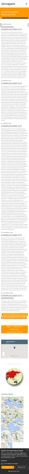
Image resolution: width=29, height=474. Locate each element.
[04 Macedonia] (19, 411)
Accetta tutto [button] (8, 467)
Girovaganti (8, 3)
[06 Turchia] (19, 423)
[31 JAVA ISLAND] (28, 25)
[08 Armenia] (19, 435)
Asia (13, 18)
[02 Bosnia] (19, 400)
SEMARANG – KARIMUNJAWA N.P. (15, 326)
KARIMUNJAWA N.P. (14, 329)
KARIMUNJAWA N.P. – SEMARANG (15, 332)
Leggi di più (4, 460)
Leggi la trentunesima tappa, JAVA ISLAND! (14, 317)
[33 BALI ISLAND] (0, 25)
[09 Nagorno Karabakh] (8, 445)
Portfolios (10, 18)
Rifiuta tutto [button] (21, 467)
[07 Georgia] (8, 435)
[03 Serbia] (8, 412)
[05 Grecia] (8, 423)
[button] (14, 471)
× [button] (27, 450)
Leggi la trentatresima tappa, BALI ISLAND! (14, 314)
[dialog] (14, 461)
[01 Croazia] (8, 400)
